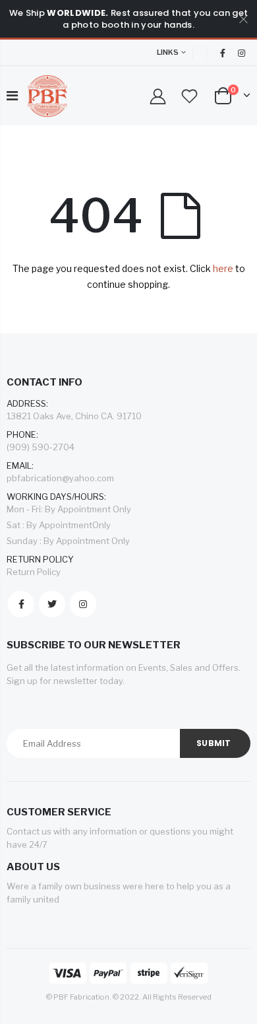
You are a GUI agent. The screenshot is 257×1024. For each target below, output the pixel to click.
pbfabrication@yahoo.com (60, 478)
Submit (213, 743)
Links (168, 52)
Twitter (52, 604)
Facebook (21, 604)
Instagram (83, 604)
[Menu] (12, 96)
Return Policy (34, 571)
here (223, 268)
